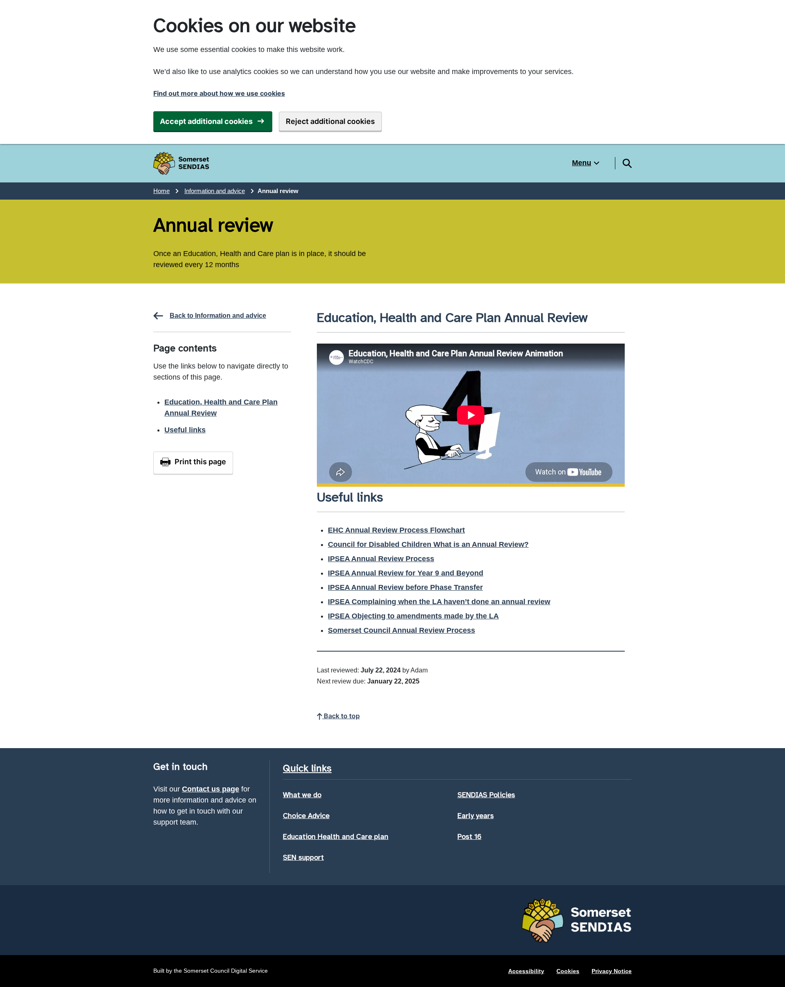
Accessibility (526, 971)
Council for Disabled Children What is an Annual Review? (428, 544)
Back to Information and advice (218, 315)
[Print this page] (193, 463)
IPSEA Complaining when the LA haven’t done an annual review (439, 602)
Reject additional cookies (330, 121)
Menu (581, 163)
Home (161, 190)
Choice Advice (306, 815)
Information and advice (214, 190)
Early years (476, 815)
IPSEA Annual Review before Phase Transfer (405, 587)
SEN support (303, 857)
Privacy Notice (612, 971)
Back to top (341, 716)
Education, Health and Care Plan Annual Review (221, 407)
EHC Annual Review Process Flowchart (396, 530)
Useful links (185, 430)
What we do (302, 794)
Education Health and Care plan (335, 836)
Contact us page (210, 789)
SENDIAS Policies (486, 794)
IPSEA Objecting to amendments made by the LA (413, 616)
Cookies (567, 971)
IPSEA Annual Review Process (381, 559)
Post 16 (470, 836)
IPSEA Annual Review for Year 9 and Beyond (405, 573)
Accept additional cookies (206, 121)
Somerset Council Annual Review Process (401, 630)
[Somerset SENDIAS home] (181, 163)
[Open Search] (627, 163)
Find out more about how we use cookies (219, 93)
